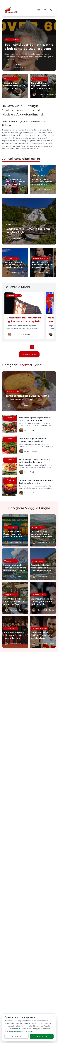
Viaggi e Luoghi (10, 79)
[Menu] (38, 10)
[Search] (45, 10)
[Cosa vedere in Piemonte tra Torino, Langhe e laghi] (29, 221)
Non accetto (16, 1036)
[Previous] (26, 347)
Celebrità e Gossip (39, 79)
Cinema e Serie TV (40, 258)
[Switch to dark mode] (51, 10)
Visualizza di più (29, 354)
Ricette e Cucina (13, 391)
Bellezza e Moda (12, 40)
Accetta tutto (42, 1036)
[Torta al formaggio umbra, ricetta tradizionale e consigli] (29, 391)
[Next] (32, 347)
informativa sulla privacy (23, 1031)
